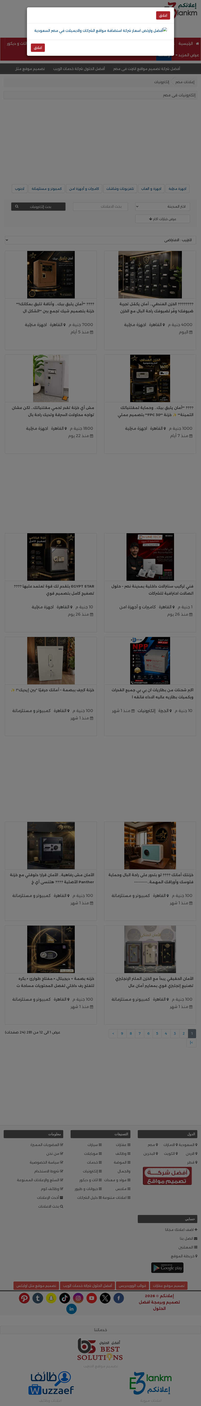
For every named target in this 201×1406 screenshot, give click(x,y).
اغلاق (163, 15)
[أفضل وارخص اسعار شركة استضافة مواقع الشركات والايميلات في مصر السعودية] (100, 30)
